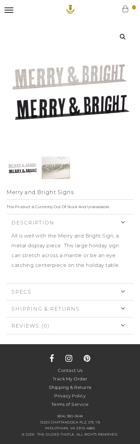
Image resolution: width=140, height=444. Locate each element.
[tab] (70, 248)
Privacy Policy (70, 395)
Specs (21, 292)
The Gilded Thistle (70, 9)
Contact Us (70, 370)
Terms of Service (70, 404)
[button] (9, 10)
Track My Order (70, 378)
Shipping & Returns (45, 309)
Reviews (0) (30, 326)
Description (32, 223)
